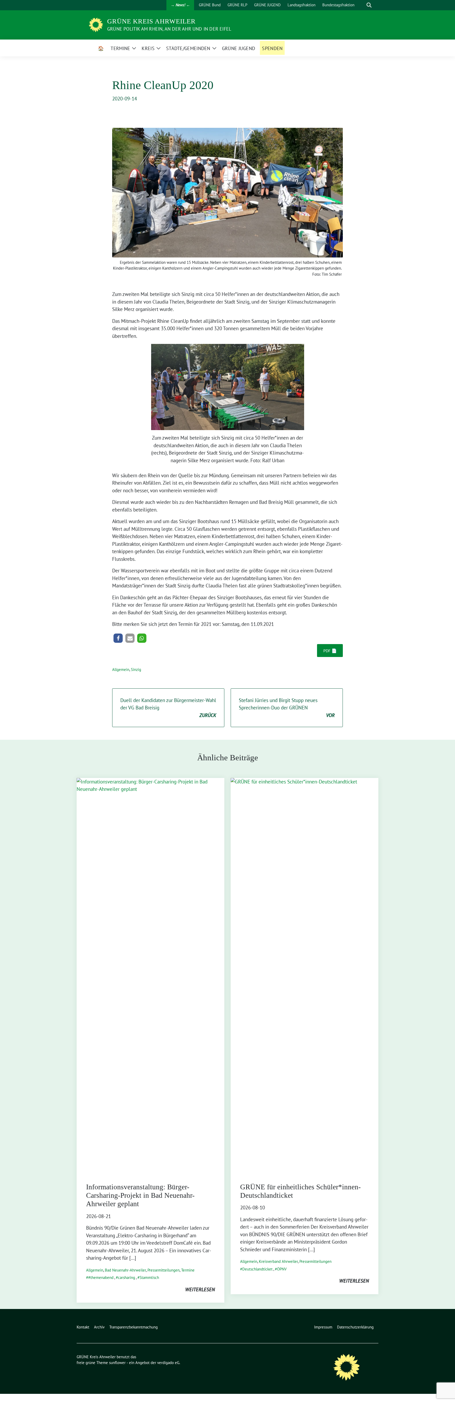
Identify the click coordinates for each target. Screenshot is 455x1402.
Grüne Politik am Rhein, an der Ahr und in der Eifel (169, 29)
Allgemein (120, 669)
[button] (118, 638)
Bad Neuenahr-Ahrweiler (125, 1270)
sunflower (117, 1362)
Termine (188, 1270)
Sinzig (136, 669)
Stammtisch (149, 1277)
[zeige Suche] (369, 5)
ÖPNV (282, 1269)
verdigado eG (168, 1362)
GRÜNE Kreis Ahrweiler (151, 21)
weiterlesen (200, 1289)
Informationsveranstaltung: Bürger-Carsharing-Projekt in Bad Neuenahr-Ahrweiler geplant (140, 1195)
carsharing (126, 1277)
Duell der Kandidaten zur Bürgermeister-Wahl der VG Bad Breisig (168, 707)
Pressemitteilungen (163, 1270)
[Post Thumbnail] (150, 975)
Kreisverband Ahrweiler (278, 1261)
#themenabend (100, 1277)
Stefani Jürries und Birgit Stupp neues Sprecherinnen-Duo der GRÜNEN (287, 707)
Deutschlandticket (257, 1269)
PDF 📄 (330, 650)
